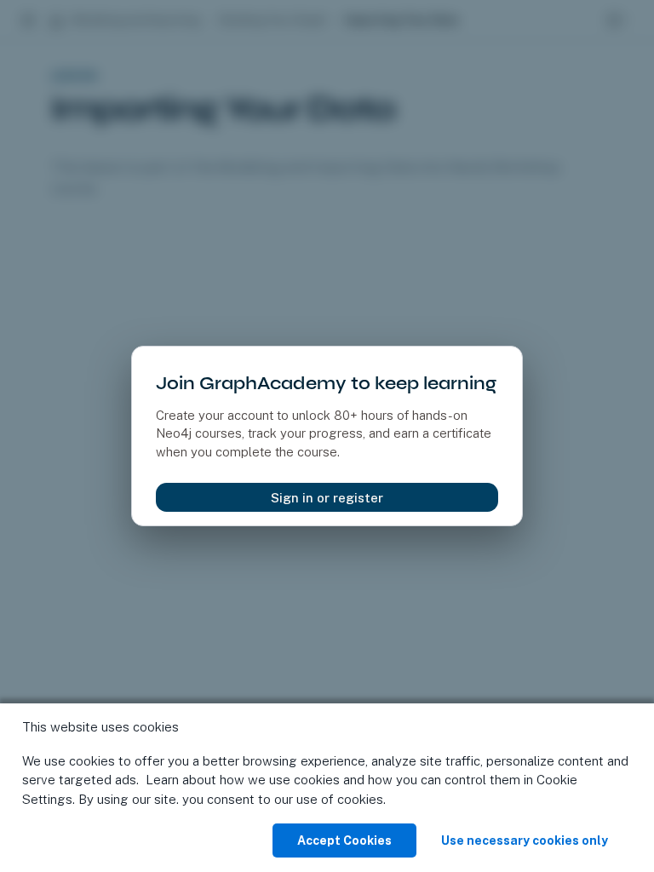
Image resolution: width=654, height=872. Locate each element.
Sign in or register (327, 497)
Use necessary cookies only (524, 840)
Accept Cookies (344, 840)
